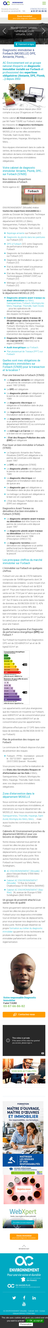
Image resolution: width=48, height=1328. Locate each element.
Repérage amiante (16, 233)
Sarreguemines (10, 815)
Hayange (32, 815)
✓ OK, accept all (35, 1321)
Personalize (26, 1324)
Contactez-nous (26, 1014)
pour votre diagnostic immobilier (24, 17)
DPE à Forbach (14, 244)
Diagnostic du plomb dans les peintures (26, 237)
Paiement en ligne (25, 44)
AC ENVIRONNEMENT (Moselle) (23, 871)
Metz (31, 819)
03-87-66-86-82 (40, 11)
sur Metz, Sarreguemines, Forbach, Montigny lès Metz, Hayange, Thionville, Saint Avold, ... (26, 303)
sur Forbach (22, 347)
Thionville (22, 815)
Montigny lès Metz (18, 819)
